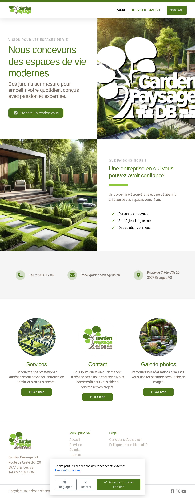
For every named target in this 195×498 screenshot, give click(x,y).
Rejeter (86, 487)
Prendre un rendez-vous (39, 113)
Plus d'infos (36, 392)
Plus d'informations (67, 470)
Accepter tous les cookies (121, 484)
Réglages (65, 487)
